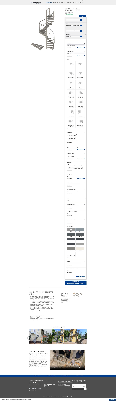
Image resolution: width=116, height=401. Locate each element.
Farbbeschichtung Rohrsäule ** (71, 204)
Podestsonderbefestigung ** (71, 153)
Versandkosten (56, 396)
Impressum (45, 387)
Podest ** (68, 59)
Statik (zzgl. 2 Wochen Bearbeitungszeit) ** (73, 268)
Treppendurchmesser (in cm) (70, 18)
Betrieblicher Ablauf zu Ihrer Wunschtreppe (50, 380)
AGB (44, 386)
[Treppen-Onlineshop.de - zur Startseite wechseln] (35, 3)
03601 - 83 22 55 (32, 382)
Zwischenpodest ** (69, 162)
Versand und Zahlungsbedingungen (49, 384)
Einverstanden (112, 399)
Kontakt (45, 383)
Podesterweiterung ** (70, 132)
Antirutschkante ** (69, 174)
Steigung (67, 23)
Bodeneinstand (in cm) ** (70, 51)
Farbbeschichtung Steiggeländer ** (72, 211)
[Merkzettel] (81, 1)
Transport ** (68, 261)
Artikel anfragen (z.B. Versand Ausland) (75, 283)
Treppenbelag (68, 34)
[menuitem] (81, 1)
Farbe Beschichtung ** (70, 226)
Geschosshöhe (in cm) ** (70, 43)
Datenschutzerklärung (47, 385)
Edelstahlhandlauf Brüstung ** (71, 189)
